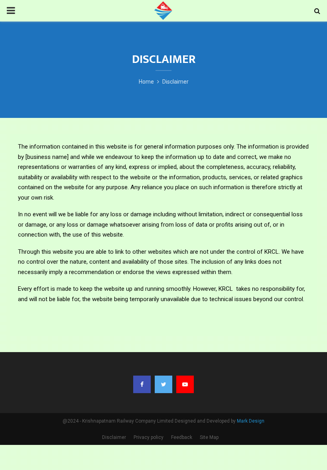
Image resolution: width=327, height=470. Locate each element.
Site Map (209, 437)
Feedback (181, 437)
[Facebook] (142, 384)
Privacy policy (149, 437)
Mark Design (250, 421)
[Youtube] (185, 384)
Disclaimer (114, 437)
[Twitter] (163, 384)
